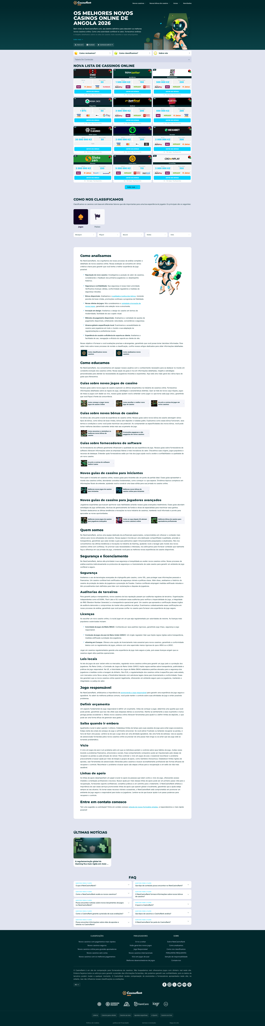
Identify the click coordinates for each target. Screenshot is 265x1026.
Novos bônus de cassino (159, 3)
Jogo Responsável (141, 949)
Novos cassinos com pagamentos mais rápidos (97, 942)
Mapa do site (174, 1023)
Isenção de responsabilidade (176, 957)
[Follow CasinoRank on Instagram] (169, 985)
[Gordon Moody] (112, 1004)
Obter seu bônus (92, 91)
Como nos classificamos (176, 949)
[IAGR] (156, 1004)
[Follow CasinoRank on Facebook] (164, 985)
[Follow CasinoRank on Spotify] (184, 985)
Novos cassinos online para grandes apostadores (97, 949)
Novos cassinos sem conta (97, 953)
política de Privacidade (121, 1023)
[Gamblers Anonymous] (126, 1004)
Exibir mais (131, 187)
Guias (175, 3)
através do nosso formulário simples (143, 807)
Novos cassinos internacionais (141, 953)
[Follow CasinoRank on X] (174, 985)
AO (76, 985)
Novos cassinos (138, 3)
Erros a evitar (140, 942)
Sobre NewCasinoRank (176, 942)
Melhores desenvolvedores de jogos (140, 960)
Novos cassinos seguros (97, 945)
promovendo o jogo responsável (133, 693)
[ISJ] (99, 1004)
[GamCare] (141, 1004)
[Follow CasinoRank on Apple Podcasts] (189, 985)
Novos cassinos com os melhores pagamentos (97, 957)
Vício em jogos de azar (141, 957)
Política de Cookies (92, 1023)
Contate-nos (176, 960)
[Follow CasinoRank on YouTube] (179, 985)
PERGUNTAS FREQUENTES (176, 953)
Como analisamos (176, 945)
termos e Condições (149, 1023)
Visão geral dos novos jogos (141, 945)
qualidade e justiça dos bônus (124, 296)
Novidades (187, 3)
